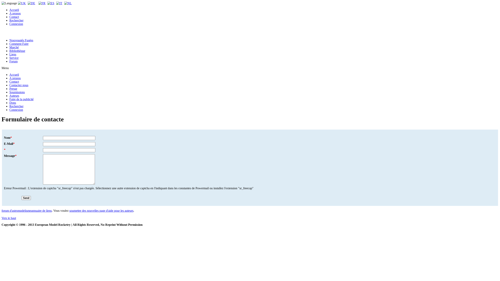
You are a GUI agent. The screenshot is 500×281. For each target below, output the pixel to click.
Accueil (14, 10)
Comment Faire (19, 43)
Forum (13, 61)
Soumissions (17, 92)
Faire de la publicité (21, 99)
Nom (8, 137)
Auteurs (14, 95)
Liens (12, 54)
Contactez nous (18, 85)
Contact (14, 17)
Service (14, 58)
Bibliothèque (17, 50)
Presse (13, 88)
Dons (12, 102)
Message (10, 155)
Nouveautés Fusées (21, 40)
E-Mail (9, 143)
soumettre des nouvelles (84, 210)
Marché (14, 47)
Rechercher (16, 20)
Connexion (16, 24)
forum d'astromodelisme (16, 210)
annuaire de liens (41, 210)
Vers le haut (9, 218)
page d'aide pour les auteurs (116, 210)
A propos (15, 13)
